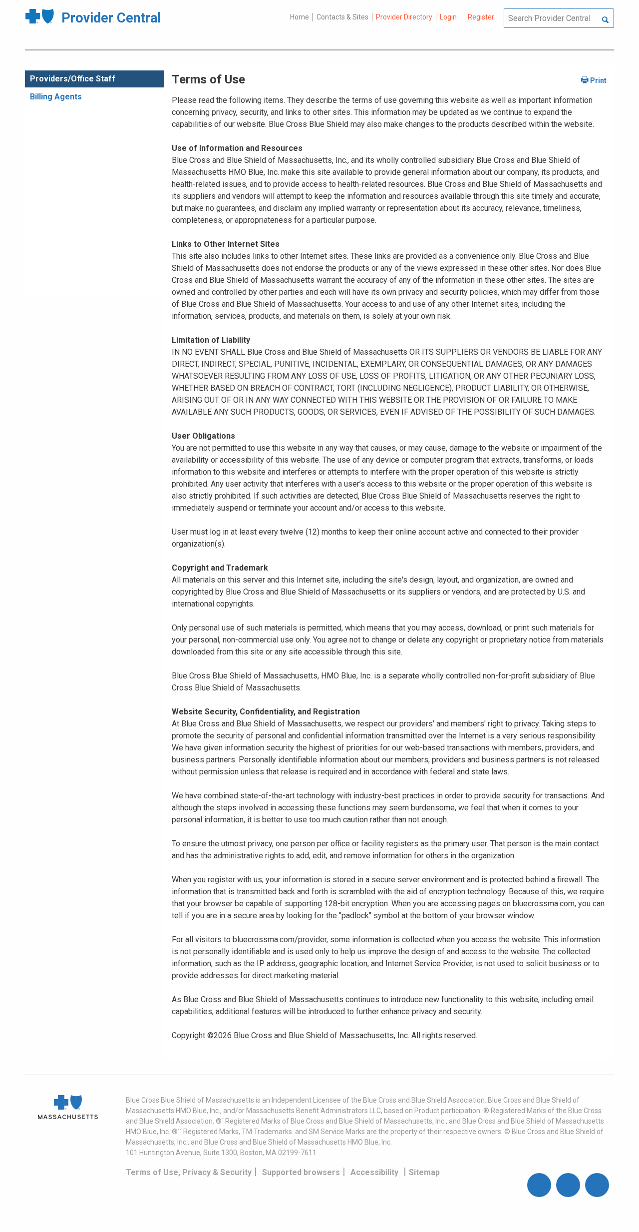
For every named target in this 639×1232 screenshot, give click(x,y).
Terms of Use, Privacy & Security (189, 1172)
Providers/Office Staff (72, 78)
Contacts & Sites (342, 17)
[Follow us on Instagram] (568, 1185)
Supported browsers (301, 1172)
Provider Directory (404, 17)
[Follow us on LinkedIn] (597, 1185)
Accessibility (374, 1172)
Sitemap (424, 1172)
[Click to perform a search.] (605, 20)
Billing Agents (56, 96)
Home (299, 17)
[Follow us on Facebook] (539, 1185)
